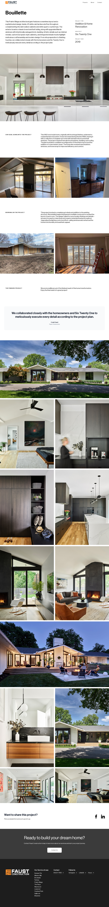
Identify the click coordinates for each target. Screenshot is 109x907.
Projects (85, 2)
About (92, 2)
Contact (99, 2)
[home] (11, 2)
